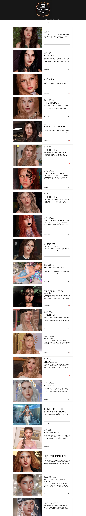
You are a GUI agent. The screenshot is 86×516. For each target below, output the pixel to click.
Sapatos (53, 22)
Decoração (26, 22)
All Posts (15, 22)
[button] (71, 23)
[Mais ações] (70, 29)
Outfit (48, 22)
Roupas (43, 22)
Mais (64, 22)
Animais (37, 22)
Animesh (32, 22)
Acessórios (59, 22)
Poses (20, 22)
